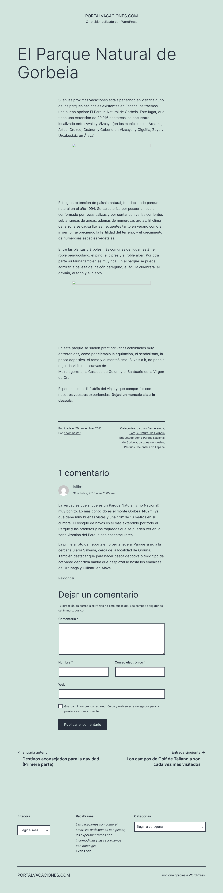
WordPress (197, 875)
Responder (66, 578)
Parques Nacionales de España (144, 447)
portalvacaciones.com (111, 15)
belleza (81, 267)
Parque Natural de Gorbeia (147, 433)
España (131, 106)
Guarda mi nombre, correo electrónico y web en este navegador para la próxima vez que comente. (111, 709)
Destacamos (156, 428)
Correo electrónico (130, 662)
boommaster (72, 433)
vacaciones (98, 100)
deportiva (77, 360)
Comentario (68, 619)
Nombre (65, 662)
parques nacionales (151, 442)
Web (61, 684)
